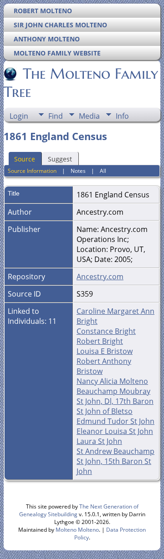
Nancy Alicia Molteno (112, 381)
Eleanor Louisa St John (115, 431)
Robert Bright (100, 341)
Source (24, 159)
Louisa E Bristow (105, 351)
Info (122, 116)
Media (89, 116)
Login (19, 116)
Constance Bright (106, 331)
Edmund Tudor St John (115, 421)
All (103, 171)
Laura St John (99, 441)
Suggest (60, 159)
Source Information (32, 171)
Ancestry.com (100, 277)
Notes (78, 171)
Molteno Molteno (77, 530)
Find (55, 116)
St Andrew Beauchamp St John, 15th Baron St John (115, 461)
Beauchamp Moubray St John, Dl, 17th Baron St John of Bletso (115, 401)
